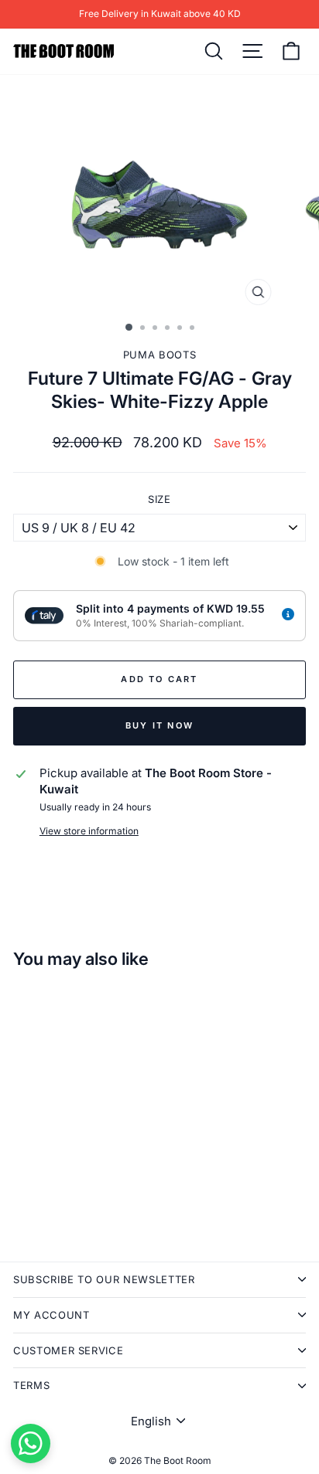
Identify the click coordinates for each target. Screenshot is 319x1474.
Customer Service (68, 1350)
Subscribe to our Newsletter (104, 1279)
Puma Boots (160, 354)
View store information (89, 831)
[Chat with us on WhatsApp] (30, 1443)
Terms (31, 1385)
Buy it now (159, 725)
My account (51, 1315)
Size (159, 499)
